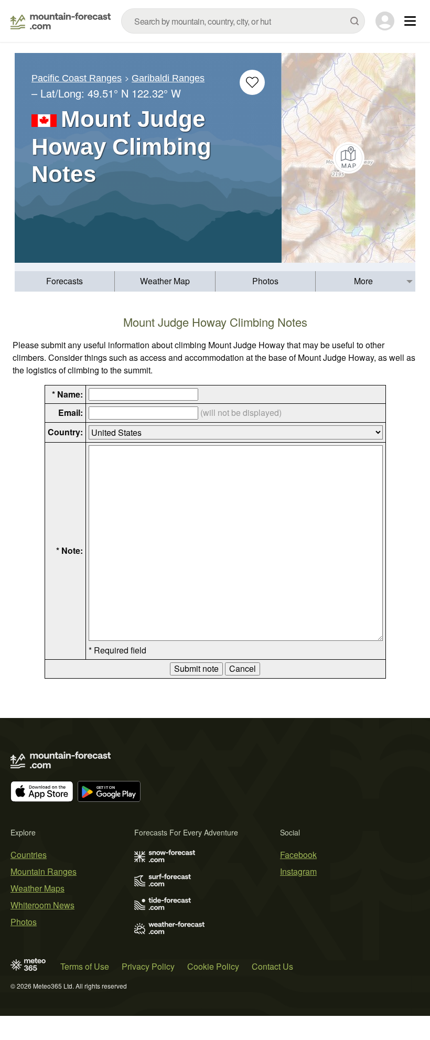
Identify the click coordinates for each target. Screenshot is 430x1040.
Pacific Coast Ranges (76, 78)
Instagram (298, 871)
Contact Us (272, 966)
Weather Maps (37, 888)
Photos (265, 281)
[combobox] (243, 21)
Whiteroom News (42, 905)
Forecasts (64, 281)
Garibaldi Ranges (168, 78)
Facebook (298, 855)
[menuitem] (65, 281)
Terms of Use (84, 966)
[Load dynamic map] (348, 158)
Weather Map (165, 281)
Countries (28, 855)
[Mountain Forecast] (60, 21)
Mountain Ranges (43, 871)
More (363, 281)
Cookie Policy (213, 966)
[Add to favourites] (252, 82)
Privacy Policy (148, 966)
